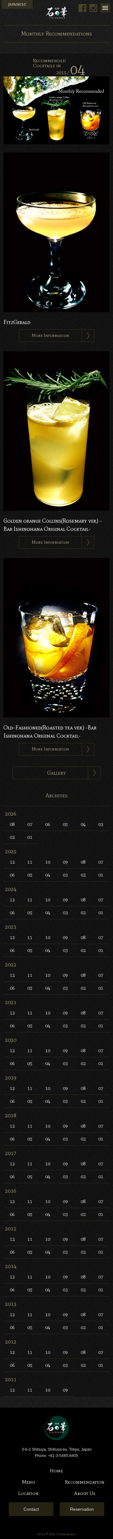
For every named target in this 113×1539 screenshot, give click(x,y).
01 (29, 837)
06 (47, 824)
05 (65, 824)
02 (12, 837)
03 (100, 824)
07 (29, 824)
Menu (105, 8)
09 (65, 862)
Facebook (82, 8)
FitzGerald (16, 322)
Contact (31, 1509)
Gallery (56, 772)
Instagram (93, 8)
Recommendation (85, 1482)
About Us (84, 1493)
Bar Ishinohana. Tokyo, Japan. (56, 12)
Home (56, 1471)
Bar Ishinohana (56, 1428)
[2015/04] (56, 143)
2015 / (70, 72)
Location (28, 1493)
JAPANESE (17, 4)
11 (29, 862)
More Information (50, 335)
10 (47, 862)
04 (83, 824)
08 (12, 824)
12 (12, 862)
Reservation (82, 1509)
